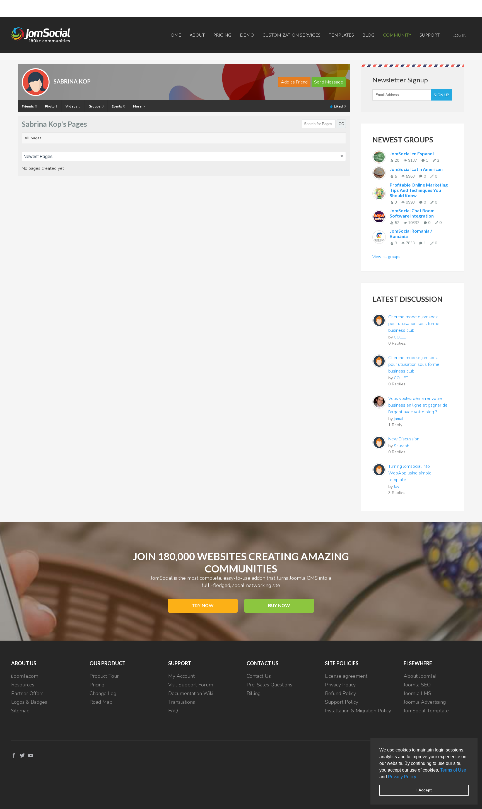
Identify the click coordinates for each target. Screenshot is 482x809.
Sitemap (20, 710)
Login (459, 35)
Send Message (328, 82)
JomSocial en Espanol (412, 153)
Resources (22, 684)
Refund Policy (340, 693)
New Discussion (403, 439)
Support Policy (341, 702)
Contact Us (259, 676)
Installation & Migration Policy (358, 710)
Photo (51, 106)
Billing (254, 693)
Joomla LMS (417, 693)
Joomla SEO (417, 684)
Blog (368, 34)
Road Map (101, 702)
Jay (396, 486)
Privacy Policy (402, 776)
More (137, 106)
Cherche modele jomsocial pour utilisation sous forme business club (414, 323)
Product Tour (104, 676)
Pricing (222, 34)
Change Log (103, 693)
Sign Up (441, 95)
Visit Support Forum (190, 684)
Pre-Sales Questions (269, 684)
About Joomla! (420, 676)
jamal (398, 418)
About (197, 34)
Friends (29, 106)
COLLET (401, 337)
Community (397, 34)
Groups (95, 106)
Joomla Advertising (425, 702)
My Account (181, 676)
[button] (419, 777)
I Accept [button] (424, 790)
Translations (181, 702)
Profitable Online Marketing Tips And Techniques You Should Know (419, 190)
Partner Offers (27, 693)
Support (430, 34)
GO (341, 124)
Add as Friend (294, 82)
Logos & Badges (29, 702)
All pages (33, 138)
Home (174, 34)
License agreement (346, 676)
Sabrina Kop (72, 81)
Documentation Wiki (190, 693)
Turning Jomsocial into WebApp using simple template (410, 473)
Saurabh (401, 445)
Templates (341, 34)
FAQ (173, 710)
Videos (73, 106)
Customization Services (291, 34)
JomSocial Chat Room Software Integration (412, 213)
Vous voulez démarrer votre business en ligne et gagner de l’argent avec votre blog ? (417, 405)
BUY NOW (279, 606)
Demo (247, 34)
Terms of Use (453, 770)
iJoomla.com (24, 676)
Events (118, 106)
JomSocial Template (426, 710)
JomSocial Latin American (416, 169)
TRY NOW (203, 606)
